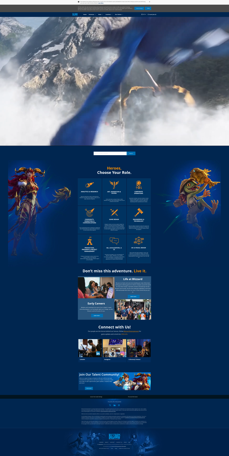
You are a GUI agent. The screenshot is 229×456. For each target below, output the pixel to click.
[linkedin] (114, 405)
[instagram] (119, 405)
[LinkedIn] (90, 350)
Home (85, 14)
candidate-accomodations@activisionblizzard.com (135, 417)
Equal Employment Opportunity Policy (108, 411)
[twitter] (110, 405)
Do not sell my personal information (119, 446)
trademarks (100, 444)
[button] (139, 8)
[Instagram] (114, 350)
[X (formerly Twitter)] (139, 350)
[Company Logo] (77, 14)
